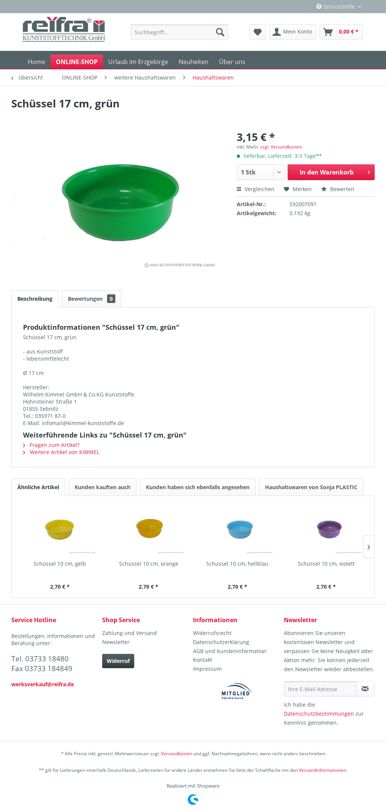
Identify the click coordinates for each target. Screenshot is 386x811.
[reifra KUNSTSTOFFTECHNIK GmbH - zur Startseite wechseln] (64, 32)
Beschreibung (34, 298)
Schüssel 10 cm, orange (148, 563)
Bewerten (341, 189)
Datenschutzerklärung (221, 642)
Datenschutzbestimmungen (319, 713)
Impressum (207, 668)
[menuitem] (179, 32)
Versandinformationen (322, 770)
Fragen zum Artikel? (54, 444)
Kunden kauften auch (102, 487)
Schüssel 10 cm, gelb (60, 563)
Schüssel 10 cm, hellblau (237, 563)
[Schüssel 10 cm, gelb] (60, 529)
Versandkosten (176, 753)
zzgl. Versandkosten (281, 147)
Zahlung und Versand (129, 633)
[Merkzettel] (258, 32)
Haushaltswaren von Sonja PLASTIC (311, 487)
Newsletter (116, 642)
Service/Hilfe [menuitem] (339, 6)
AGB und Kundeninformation (230, 651)
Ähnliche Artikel (38, 487)
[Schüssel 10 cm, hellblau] (237, 529)
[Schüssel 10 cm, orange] (149, 529)
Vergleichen (258, 189)
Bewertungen (90, 298)
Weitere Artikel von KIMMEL (64, 452)
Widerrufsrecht (212, 633)
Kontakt (202, 659)
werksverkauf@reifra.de (42, 684)
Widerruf (118, 660)
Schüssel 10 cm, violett (326, 563)
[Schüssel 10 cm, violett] (326, 529)
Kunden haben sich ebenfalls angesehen (198, 487)
